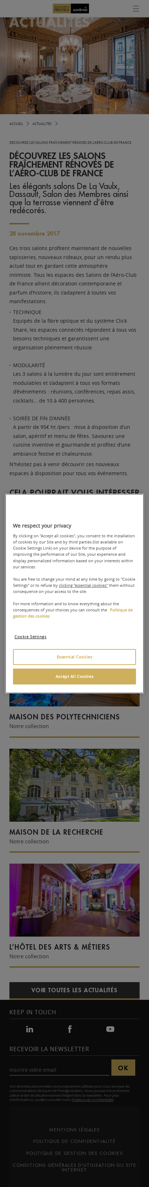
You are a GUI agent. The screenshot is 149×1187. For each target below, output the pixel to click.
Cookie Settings (30, 636)
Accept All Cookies (74, 676)
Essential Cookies (75, 656)
